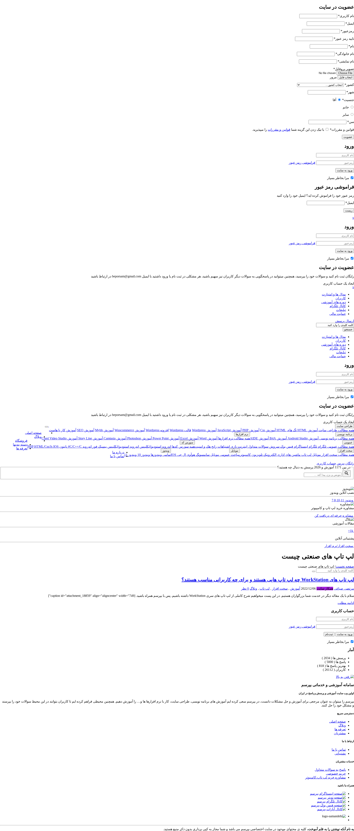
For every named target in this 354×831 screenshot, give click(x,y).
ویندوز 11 (130, 454)
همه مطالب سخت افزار (337, 454)
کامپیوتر (245, 454)
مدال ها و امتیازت (334, 294)
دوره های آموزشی (333, 302)
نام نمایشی (346, 61)
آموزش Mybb (104, 430)
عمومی (348, 442)
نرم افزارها (242, 434)
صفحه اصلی (33, 433)
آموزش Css (268, 430)
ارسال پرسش (344, 321)
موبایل (316, 454)
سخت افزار (345, 450)
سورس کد (187, 442)
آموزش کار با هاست (62, 430)
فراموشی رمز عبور (302, 162)
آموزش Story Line (90, 438)
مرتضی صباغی (344, 588)
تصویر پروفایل (343, 69)
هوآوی (190, 454)
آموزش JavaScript (229, 430)
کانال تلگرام (338, 306)
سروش (273, 446)
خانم (346, 107)
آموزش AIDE (259, 438)
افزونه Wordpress (157, 430)
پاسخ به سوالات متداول (330, 769)
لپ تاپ (306, 454)
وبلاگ (38, 436)
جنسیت (348, 100)
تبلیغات (341, 310)
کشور (349, 84)
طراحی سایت (344, 426)
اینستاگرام (300, 446)
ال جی (181, 454)
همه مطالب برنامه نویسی (336, 438)
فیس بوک (286, 446)
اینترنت (242, 446)
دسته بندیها (20, 444)
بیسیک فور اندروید (94, 446)
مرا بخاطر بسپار (338, 178)
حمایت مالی (337, 314)
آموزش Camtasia (114, 438)
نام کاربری (346, 16)
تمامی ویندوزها (160, 454)
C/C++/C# (74, 446)
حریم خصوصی (336, 773)
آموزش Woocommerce (130, 430)
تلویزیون (257, 454)
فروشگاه (21, 440)
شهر (350, 92)
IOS (56, 446)
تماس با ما (117, 456)
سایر (346, 114)
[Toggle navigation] (46, 426)
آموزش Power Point (165, 438)
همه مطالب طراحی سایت (336, 430)
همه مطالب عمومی (340, 446)
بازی (233, 446)
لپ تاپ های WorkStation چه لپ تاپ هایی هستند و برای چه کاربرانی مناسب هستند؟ (268, 579)
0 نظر (245, 588)
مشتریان (340, 733)
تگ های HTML (286, 430)
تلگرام (321, 446)
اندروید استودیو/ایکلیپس (155, 446)
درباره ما (118, 452)
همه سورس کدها (183, 446)
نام (351, 46)
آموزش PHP (250, 430)
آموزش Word (208, 438)
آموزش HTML (307, 430)
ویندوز (165, 450)
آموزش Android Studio (303, 438)
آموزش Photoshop (139, 438)
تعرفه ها (21, 448)
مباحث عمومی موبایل (225, 454)
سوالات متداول (257, 446)
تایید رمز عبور (344, 38)
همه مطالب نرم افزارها (233, 438)
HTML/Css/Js (43, 446)
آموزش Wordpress (204, 430)
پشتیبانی (340, 753)
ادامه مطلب (346, 603)
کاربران (341, 298)
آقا (334, 100)
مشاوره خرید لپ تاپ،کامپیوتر (325, 777)
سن (350, 122)
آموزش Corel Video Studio (59, 438)
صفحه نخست (345, 566)
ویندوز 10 (143, 454)
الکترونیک (269, 454)
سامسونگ (202, 454)
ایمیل (349, 23)
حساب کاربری (326, 463)
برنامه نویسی (344, 434)
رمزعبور (347, 31)
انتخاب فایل (345, 77)
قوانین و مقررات (342, 129)
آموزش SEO (85, 430)
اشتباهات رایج (220, 446)
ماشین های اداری (288, 454)
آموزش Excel (189, 438)
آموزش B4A (278, 438)
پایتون (63, 446)
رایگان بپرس (345, 463)
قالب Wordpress (180, 430)
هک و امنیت (203, 446)
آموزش (295, 588)
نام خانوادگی (345, 54)
